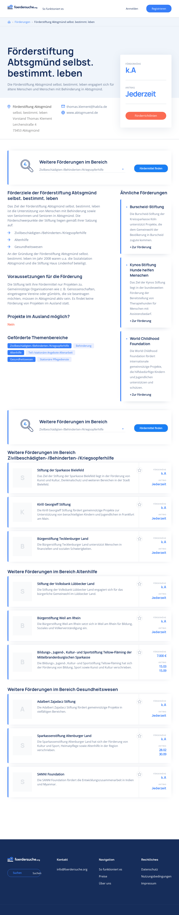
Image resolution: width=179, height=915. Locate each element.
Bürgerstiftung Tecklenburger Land (62, 538)
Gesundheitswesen (21, 359)
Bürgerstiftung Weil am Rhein (59, 618)
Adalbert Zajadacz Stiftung (56, 701)
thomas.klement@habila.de (87, 107)
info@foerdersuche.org (72, 869)
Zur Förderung (141, 247)
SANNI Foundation (50, 774)
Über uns (105, 883)
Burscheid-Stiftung (147, 206)
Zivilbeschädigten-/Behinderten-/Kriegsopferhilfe (39, 345)
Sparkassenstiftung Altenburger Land (64, 736)
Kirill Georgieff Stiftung (54, 504)
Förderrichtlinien (146, 116)
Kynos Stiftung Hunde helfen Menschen (143, 270)
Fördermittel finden (151, 168)
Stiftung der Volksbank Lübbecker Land (65, 584)
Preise (103, 876)
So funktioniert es (53, 8)
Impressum (148, 883)
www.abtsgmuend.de (82, 112)
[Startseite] (24, 8)
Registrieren (159, 8)
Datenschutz (149, 869)
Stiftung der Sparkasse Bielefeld (60, 470)
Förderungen (22, 22)
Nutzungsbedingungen (156, 876)
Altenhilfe (16, 352)
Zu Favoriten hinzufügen (139, 470)
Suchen (35, 873)
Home (9, 22)
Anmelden (132, 8)
